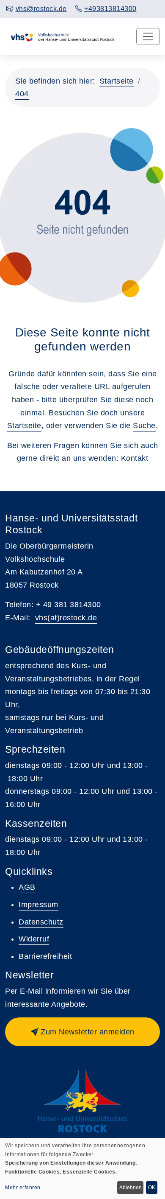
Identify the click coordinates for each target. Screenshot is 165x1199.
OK (151, 1188)
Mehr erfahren (23, 1188)
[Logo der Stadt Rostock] (83, 1101)
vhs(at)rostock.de (66, 618)
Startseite (116, 81)
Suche (144, 425)
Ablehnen (130, 1188)
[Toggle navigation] (148, 36)
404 (22, 94)
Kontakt (134, 458)
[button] (82, 1031)
